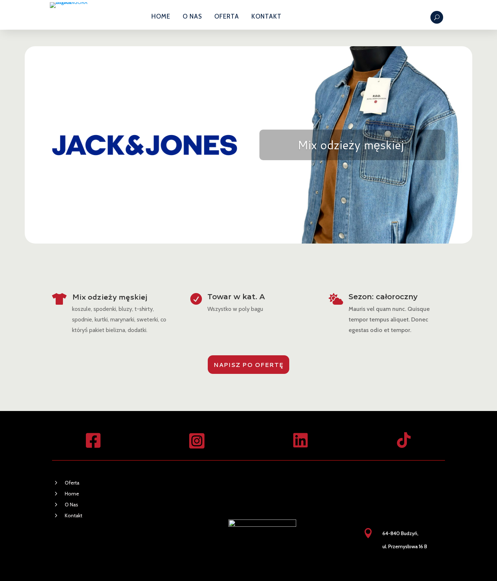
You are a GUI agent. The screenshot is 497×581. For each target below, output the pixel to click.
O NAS (192, 16)
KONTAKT (266, 16)
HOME (160, 16)
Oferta (226, 16)
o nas (71, 504)
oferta (72, 482)
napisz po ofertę (248, 364)
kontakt (73, 515)
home (72, 493)
